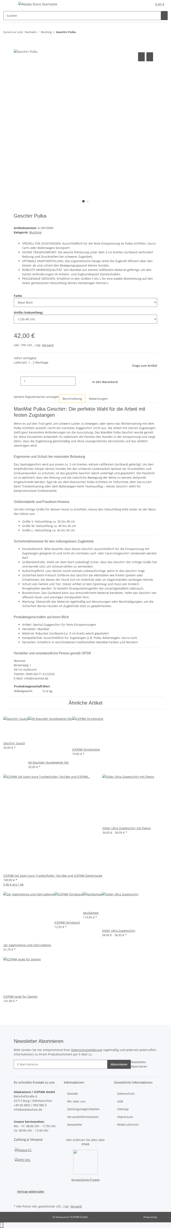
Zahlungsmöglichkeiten (83, 1109)
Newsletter (74, 1125)
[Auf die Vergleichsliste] (141, 56)
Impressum (125, 1117)
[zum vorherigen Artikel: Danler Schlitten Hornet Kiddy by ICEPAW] (79, 32)
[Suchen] (164, 15)
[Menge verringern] (17, 381)
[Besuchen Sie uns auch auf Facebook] (17, 1198)
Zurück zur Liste (13, 32)
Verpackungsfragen (85, 1179)
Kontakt (72, 1094)
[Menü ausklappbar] (8, 5)
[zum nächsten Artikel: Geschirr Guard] (86, 32)
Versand (48, 345)
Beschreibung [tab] (72, 399)
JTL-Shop (163, 1217)
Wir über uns (76, 1101)
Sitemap (123, 1109)
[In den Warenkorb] (17, 46)
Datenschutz (126, 1094)
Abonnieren (119, 1064)
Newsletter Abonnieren (139, 1064)
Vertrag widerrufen (30, 1191)
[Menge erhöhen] (78, 381)
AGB (120, 1101)
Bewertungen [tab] (98, 399)
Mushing (35, 232)
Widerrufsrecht (127, 1125)
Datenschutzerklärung (86, 1050)
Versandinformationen (83, 1117)
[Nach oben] (1, 1225)
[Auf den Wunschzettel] (149, 56)
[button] (141, 4)
